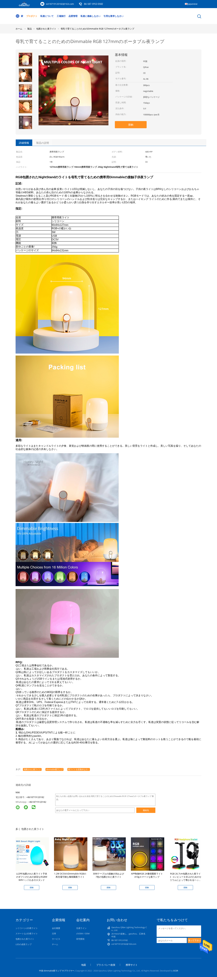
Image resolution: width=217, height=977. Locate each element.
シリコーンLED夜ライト (27, 928)
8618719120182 (38, 801)
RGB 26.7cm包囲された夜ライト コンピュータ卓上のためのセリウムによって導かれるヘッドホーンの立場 (185, 878)
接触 (130, 124)
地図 (83, 965)
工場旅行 (61, 15)
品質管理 (73, 15)
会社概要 (56, 928)
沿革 (54, 933)
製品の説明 (42, 143)
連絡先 (146, 810)
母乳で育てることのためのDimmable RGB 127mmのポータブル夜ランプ (97, 28)
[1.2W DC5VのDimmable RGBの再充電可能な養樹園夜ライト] (70, 853)
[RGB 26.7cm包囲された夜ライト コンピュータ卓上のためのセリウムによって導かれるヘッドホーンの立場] (186, 853)
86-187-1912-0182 (93, 4)
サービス (56, 938)
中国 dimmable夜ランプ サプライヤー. (57, 970)
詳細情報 (24, 143)
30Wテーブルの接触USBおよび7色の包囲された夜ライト (108, 875)
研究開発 (80, 938)
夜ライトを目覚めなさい (78, 769)
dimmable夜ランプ (54, 769)
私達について (47, 15)
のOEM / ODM (83, 933)
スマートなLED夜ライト (27, 933)
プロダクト (31, 15)
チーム (55, 944)
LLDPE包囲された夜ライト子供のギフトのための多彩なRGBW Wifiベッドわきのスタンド (31, 876)
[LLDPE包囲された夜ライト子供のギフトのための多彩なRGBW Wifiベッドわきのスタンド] (32, 853)
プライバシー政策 (105, 965)
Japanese (192, 3)
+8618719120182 (35, 797)
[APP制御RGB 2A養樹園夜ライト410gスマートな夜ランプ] (147, 853)
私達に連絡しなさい (91, 15)
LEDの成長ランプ (24, 944)
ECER (175, 970)
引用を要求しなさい (114, 15)
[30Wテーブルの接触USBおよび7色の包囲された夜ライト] (109, 853)
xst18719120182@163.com (60, 3)
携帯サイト (132, 965)
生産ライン (81, 928)
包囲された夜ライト (32, 769)
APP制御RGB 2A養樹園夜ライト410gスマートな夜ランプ (147, 875)
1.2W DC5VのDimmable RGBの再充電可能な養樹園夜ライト (70, 875)
